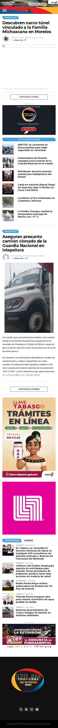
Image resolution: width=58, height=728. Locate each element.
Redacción (18, 40)
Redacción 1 (19, 258)
